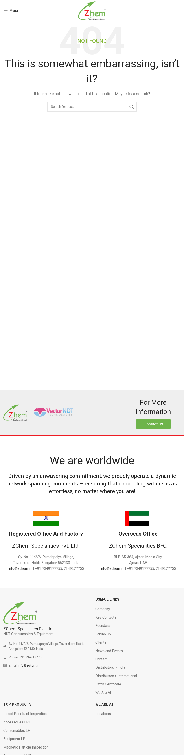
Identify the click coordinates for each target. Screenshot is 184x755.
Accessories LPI (16, 722)
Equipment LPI (14, 739)
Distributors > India (110, 667)
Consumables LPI (17, 730)
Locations (103, 714)
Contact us (153, 424)
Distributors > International (116, 676)
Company (102, 609)
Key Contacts (105, 617)
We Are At (103, 693)
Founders (102, 625)
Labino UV (103, 634)
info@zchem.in (19, 568)
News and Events (109, 651)
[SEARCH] (132, 107)
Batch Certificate (108, 684)
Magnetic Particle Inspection (25, 747)
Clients (100, 642)
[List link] (46, 657)
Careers (101, 659)
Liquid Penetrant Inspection (25, 714)
